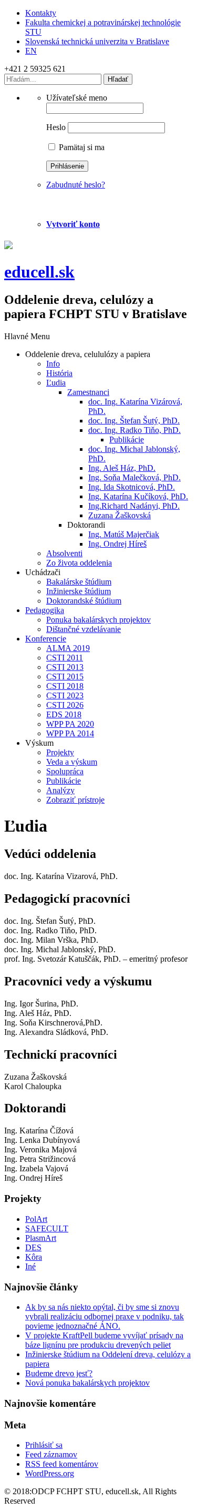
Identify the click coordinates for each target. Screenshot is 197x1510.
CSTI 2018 (65, 686)
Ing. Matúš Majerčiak (123, 534)
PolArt (36, 1219)
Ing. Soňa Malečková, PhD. (134, 477)
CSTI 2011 (64, 657)
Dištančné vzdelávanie (83, 629)
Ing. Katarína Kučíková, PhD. (138, 496)
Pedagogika (44, 610)
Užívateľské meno (76, 97)
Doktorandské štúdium (83, 600)
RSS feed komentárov (61, 1463)
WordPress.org (49, 1473)
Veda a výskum (71, 761)
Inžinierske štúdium (78, 591)
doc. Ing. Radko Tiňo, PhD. (134, 430)
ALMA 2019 (68, 648)
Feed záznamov (51, 1454)
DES (33, 1247)
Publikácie (126, 439)
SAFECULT (46, 1228)
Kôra (33, 1256)
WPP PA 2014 (70, 733)
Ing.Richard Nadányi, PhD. (134, 505)
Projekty (60, 752)
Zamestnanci (88, 392)
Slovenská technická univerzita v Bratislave (97, 41)
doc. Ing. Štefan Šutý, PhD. (134, 420)
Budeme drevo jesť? (58, 1373)
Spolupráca (65, 771)
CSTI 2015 (65, 676)
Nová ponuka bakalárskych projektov (87, 1382)
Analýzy (60, 790)
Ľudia (56, 382)
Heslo (56, 127)
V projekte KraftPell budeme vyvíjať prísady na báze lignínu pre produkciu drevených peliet (104, 1340)
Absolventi (64, 553)
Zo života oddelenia (79, 562)
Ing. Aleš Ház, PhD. (121, 467)
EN (31, 50)
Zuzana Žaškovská (119, 515)
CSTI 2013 (65, 667)
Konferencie (45, 638)
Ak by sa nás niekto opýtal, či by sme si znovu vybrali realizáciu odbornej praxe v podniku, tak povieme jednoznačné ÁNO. (104, 1316)
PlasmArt (40, 1237)
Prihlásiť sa (44, 1444)
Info (53, 363)
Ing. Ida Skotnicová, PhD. (131, 486)
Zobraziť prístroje (75, 799)
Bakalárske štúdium (78, 581)
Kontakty (40, 12)
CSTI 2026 (65, 704)
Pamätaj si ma (81, 147)
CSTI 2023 (65, 695)
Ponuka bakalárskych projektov (98, 619)
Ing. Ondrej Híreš (117, 543)
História (59, 373)
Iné (30, 1266)
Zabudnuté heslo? (75, 184)
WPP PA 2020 (70, 723)
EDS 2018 (63, 714)
